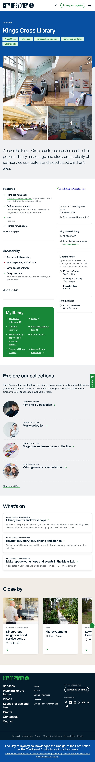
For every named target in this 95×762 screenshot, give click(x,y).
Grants (7, 712)
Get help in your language (46, 703)
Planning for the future (13, 692)
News (36, 686)
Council (8, 721)
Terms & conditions (52, 736)
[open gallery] (47, 98)
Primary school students (46, 38)
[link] (18, 5)
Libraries (7, 22)
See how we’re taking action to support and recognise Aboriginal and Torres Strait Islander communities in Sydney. (47, 755)
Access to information (22, 736)
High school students (72, 38)
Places (7, 699)
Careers (37, 699)
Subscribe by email (77, 689)
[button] (92, 381)
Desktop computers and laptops (22, 209)
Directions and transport (74, 217)
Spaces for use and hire (16, 705)
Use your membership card (19, 198)
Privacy (38, 736)
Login (34, 318)
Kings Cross (10, 38)
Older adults (10, 43)
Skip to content (6, 2)
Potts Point (25, 38)
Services (9, 686)
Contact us (10, 716)
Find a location (38, 334)
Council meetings (42, 694)
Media (80, 736)
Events (37, 690)
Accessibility (69, 736)
